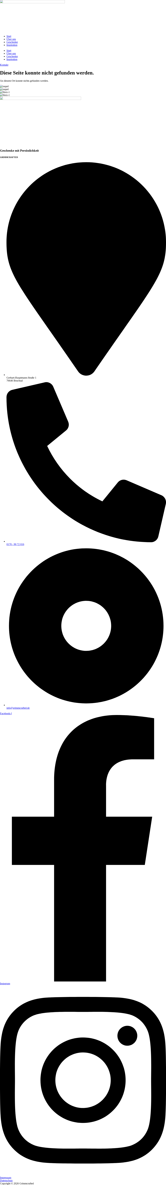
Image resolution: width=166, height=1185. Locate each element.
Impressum (5, 1177)
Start (8, 36)
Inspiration (11, 45)
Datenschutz (6, 1180)
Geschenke (12, 42)
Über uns (11, 39)
